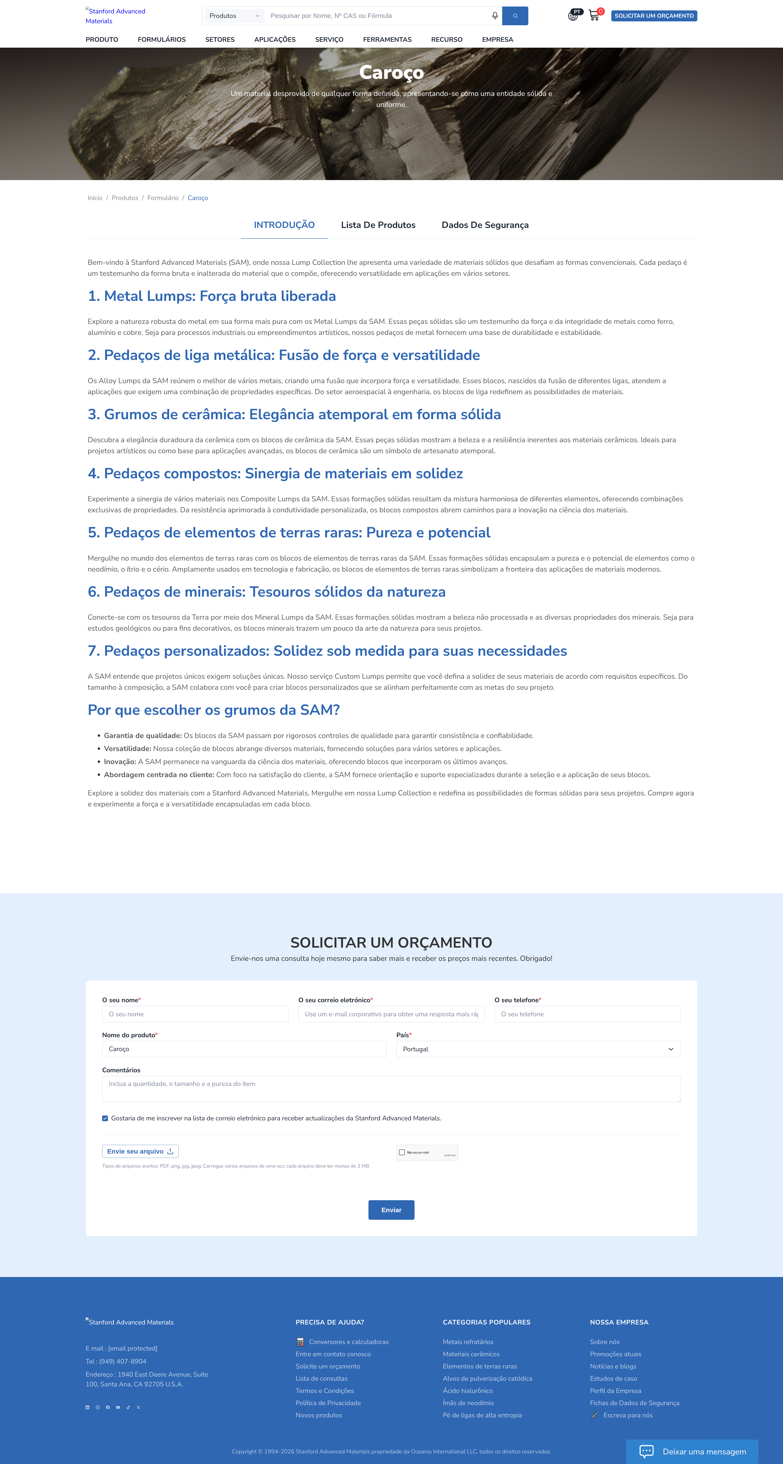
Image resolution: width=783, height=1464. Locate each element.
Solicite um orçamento (328, 1366)
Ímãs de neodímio (468, 1403)
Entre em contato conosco (333, 1354)
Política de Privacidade (328, 1403)
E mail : (122, 1348)
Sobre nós (604, 1342)
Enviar (391, 1210)
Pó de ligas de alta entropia (482, 1415)
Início (95, 198)
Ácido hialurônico (468, 1390)
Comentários (121, 1070)
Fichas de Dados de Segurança (635, 1403)
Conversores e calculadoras (349, 1342)
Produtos (125, 198)
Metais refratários (468, 1342)
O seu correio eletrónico (335, 1000)
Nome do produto (130, 1035)
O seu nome (121, 1000)
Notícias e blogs (613, 1366)
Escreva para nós (628, 1415)
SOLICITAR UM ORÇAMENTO (654, 16)
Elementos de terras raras (480, 1366)
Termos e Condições (325, 1390)
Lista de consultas (322, 1378)
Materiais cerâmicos (471, 1354)
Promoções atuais (615, 1354)
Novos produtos (319, 1415)
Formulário (163, 198)
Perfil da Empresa (615, 1390)
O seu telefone (517, 1000)
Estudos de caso (613, 1378)
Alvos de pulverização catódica (487, 1378)
